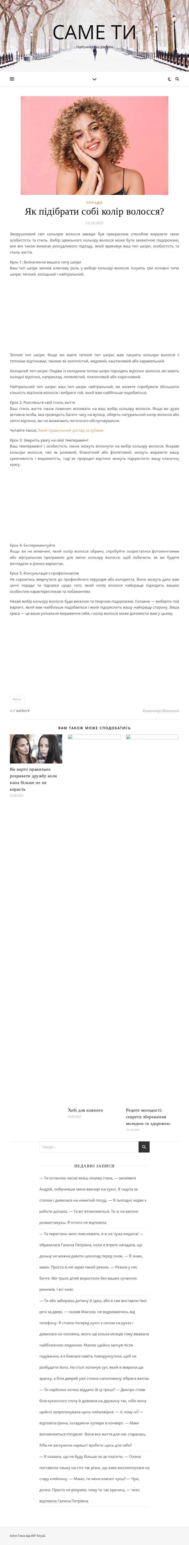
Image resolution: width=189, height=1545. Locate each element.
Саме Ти (94, 31)
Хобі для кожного (85, 1110)
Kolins (17, 699)
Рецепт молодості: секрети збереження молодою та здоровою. (148, 1117)
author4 (23, 710)
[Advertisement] (94, 315)
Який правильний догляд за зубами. (71, 430)
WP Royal (38, 1535)
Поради (94, 203)
